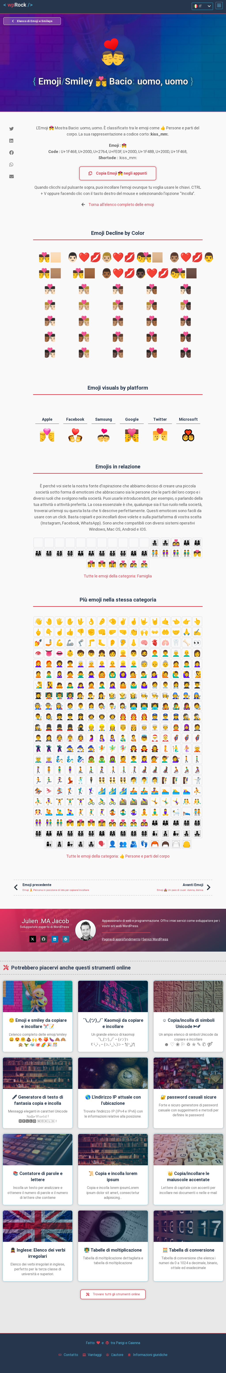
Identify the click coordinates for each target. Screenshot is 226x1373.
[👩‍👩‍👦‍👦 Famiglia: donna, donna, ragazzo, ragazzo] (49, 542)
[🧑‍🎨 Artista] (197, 706)
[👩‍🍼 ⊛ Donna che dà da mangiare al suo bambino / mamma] (112, 738)
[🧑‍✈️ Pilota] (59, 717)
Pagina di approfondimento (121, 939)
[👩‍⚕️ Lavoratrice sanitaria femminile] (176, 685)
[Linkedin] (54, 939)
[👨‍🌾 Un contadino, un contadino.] (123, 695)
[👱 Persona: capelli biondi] (123, 653)
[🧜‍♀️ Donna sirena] (187, 748)
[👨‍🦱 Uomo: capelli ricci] (165, 653)
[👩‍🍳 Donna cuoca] (165, 695)
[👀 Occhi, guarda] (197, 642)
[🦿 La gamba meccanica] (81, 642)
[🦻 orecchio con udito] (123, 642)
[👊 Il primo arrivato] (102, 632)
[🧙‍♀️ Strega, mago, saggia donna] (91, 748)
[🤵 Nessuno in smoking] (197, 727)
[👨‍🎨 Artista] (38, 717)
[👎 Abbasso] (81, 632)
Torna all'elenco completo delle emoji (121, 204)
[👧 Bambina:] (102, 653)
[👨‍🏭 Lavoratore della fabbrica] (49, 706)
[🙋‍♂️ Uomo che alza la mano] (176, 674)
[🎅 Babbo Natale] (155, 738)
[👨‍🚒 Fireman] (134, 717)
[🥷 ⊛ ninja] (81, 727)
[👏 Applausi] (134, 632)
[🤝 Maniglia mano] (176, 632)
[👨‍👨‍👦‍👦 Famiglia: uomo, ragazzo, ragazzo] (112, 553)
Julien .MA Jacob (45, 921)
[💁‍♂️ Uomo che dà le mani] (144, 674)
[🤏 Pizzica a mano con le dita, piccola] (112, 621)
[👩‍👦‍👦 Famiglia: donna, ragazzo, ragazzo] (134, 542)
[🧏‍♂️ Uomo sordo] (38, 685)
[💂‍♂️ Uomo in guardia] (59, 727)
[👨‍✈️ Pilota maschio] (70, 717)
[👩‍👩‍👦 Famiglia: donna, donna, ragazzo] (134, 553)
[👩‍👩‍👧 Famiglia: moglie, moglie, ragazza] (144, 553)
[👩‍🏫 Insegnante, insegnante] (70, 695)
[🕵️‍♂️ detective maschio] (197, 717)
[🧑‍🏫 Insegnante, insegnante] (49, 695)
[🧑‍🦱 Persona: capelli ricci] (70, 664)
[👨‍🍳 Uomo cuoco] (155, 695)
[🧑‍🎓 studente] (187, 685)
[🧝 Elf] (197, 748)
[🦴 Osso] (187, 642)
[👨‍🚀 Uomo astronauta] (102, 717)
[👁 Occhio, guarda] (38, 653)
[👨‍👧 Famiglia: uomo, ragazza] (91, 542)
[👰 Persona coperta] (59, 738)
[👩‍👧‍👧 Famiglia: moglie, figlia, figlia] (165, 542)
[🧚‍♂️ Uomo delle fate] (112, 748)
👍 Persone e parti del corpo (118, 856)
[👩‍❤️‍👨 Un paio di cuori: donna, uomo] (134, 564)
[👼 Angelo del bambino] (144, 738)
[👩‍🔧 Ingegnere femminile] (197, 695)
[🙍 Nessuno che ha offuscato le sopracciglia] (176, 664)
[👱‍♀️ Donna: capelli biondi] (123, 664)
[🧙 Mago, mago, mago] (70, 748)
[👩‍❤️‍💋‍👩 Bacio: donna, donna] (112, 564)
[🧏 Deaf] (197, 674)
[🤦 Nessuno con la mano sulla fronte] (91, 685)
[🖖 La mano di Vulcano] (81, 621)
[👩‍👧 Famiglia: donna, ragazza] (144, 542)
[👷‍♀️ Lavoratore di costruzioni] (112, 727)
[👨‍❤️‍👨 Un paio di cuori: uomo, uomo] (144, 564)
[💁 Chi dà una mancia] (134, 674)
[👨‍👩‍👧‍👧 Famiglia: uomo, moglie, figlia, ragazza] (70, 553)
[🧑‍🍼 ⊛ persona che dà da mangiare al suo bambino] (134, 738)
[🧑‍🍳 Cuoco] (144, 695)
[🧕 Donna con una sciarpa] (187, 727)
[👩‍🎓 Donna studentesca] (38, 695)
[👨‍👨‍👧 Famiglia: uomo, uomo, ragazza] (91, 553)
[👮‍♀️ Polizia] (176, 717)
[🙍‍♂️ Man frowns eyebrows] (187, 664)
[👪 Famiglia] (187, 542)
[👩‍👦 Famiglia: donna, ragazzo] (123, 542)
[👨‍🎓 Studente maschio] (197, 685)
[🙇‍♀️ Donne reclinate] (81, 685)
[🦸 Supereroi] (176, 738)
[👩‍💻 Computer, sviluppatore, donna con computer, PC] (155, 706)
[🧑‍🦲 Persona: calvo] (112, 664)
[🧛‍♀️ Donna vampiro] (155, 748)
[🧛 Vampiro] (134, 748)
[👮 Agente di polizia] (155, 717)
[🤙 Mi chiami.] (165, 621)
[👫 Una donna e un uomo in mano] (176, 553)
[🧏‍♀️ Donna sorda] (49, 685)
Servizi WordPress (155, 939)
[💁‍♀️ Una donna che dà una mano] (155, 674)
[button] (219, 5)
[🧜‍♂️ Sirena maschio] (176, 748)
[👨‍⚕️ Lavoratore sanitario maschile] (165, 685)
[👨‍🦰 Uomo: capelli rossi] (155, 653)
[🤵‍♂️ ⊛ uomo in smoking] (38, 738)
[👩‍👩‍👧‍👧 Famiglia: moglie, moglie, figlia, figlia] (59, 542)
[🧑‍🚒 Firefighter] (123, 717)
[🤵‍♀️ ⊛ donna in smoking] (49, 738)
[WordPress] (65, 939)
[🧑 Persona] (112, 653)
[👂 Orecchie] (112, 642)
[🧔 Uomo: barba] (144, 653)
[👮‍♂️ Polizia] (165, 717)
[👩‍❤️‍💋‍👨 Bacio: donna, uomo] (91, 564)
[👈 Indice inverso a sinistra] (176, 621)
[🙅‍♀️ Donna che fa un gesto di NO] (91, 674)
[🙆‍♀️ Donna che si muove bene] (123, 674)
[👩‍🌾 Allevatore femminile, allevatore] (134, 695)
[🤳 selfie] (49, 642)
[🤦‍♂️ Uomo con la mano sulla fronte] (102, 685)
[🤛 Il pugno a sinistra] (112, 632)
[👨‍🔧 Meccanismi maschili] (187, 695)
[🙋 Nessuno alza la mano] (165, 674)
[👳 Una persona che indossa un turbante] (144, 727)
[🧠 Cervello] (144, 642)
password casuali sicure (188, 1097)
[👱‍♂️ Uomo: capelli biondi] (134, 664)
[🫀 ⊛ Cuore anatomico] (155, 642)
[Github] (43, 939)
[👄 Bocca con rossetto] (59, 653)
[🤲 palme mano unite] (165, 632)
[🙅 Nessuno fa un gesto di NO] (70, 674)
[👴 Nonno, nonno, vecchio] (155, 664)
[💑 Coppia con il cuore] (123, 564)
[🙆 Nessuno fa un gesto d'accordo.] (102, 674)
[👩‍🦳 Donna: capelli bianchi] (81, 664)
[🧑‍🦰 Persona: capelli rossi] (49, 664)
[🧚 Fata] (102, 748)
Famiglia (118, 576)
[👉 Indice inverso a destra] (187, 621)
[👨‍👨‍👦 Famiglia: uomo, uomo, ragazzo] (81, 553)
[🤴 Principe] (123, 727)
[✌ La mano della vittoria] (123, 621)
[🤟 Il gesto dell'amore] (144, 621)
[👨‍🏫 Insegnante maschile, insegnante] (59, 695)
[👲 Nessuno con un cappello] (176, 727)
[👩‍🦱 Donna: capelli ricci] (59, 664)
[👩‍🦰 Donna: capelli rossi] (38, 664)
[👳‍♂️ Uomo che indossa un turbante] (155, 727)
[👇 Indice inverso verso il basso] (49, 632)
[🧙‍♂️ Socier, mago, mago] (81, 748)
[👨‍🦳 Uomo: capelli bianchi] (176, 653)
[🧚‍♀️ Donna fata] (123, 748)
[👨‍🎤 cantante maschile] (176, 706)
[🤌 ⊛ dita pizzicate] (102, 621)
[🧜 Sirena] (165, 748)
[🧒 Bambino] (81, 653)
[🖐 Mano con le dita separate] (59, 621)
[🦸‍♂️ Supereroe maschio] (187, 738)
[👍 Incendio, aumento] (70, 632)
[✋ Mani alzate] (70, 621)
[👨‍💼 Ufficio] (81, 706)
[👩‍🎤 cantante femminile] (187, 706)
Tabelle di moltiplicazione (113, 1250)
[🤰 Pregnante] (91, 738)
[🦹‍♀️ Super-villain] (59, 748)
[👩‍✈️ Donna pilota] (81, 717)
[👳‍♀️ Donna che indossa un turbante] (165, 727)
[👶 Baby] (70, 653)
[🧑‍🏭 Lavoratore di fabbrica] (38, 706)
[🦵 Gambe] (91, 642)
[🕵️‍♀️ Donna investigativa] (38, 727)
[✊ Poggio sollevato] (91, 632)
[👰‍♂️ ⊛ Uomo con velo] (70, 738)
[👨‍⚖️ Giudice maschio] (91, 695)
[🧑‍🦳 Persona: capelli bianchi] (91, 664)
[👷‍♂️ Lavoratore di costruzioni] (102, 727)
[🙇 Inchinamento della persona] (59, 685)
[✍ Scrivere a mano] (197, 632)
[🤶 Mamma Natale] (165, 738)
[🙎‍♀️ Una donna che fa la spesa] (59, 674)
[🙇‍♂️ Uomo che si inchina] (70, 685)
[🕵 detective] (187, 717)
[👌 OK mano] (91, 621)
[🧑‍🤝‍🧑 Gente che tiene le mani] (155, 553)
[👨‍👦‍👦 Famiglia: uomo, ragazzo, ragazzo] (81, 542)
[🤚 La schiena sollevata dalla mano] (49, 621)
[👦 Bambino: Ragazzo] (91, 653)
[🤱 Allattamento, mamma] (102, 738)
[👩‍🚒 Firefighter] (144, 717)
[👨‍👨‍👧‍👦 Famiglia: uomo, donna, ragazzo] (102, 553)
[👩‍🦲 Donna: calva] (102, 664)
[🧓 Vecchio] (144, 664)
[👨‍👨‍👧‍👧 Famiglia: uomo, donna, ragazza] (123, 553)
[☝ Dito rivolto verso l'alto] (59, 632)
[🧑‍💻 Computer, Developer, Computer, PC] (134, 706)
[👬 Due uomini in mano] (187, 553)
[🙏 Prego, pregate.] (187, 632)
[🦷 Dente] (176, 642)
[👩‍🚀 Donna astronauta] (112, 717)
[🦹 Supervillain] (38, 748)
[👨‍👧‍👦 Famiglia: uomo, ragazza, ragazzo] (102, 542)
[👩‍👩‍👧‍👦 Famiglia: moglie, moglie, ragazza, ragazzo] (38, 542)
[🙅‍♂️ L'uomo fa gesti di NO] (81, 674)
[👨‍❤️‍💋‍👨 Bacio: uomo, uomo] (102, 564)
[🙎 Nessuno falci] (38, 674)
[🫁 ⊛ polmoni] (165, 642)
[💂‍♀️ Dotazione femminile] (70, 727)
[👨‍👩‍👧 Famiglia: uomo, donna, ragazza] (38, 553)
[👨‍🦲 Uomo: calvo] (187, 653)
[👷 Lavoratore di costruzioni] (91, 727)
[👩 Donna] (197, 653)
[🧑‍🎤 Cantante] (165, 706)
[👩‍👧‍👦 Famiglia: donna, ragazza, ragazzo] (155, 542)
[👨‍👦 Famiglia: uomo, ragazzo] (70, 542)
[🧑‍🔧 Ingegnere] (176, 695)
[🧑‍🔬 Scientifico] (102, 706)
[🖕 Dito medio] (38, 632)
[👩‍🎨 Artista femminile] (49, 717)
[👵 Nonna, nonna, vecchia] (165, 664)
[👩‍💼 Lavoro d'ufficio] (91, 706)
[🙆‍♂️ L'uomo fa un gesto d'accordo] (112, 674)
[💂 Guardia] (49, 727)
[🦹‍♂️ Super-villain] (49, 748)
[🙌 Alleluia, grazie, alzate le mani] (144, 632)
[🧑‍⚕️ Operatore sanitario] (155, 685)
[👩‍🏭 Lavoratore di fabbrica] (59, 706)
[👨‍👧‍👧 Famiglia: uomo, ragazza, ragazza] (112, 542)
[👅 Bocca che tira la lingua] (49, 653)
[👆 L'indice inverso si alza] (197, 621)
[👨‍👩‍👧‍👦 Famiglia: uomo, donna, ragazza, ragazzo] (49, 553)
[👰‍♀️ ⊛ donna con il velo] (81, 738)
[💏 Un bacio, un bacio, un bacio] (197, 553)
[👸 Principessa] (134, 727)
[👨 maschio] (134, 653)
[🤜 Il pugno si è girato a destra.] (123, 632)
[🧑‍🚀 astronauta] (91, 717)
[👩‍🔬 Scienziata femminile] (123, 706)
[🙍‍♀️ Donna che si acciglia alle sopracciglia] (197, 664)
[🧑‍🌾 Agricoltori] (112, 695)
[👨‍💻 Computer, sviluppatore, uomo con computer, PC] (144, 706)
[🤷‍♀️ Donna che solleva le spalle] (144, 685)
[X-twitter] (32, 939)
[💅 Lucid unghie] (38, 642)
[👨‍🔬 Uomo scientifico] (112, 706)
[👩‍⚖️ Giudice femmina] (102, 695)
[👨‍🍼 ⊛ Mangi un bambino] (123, 738)
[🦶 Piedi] (102, 642)
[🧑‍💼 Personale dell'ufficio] (70, 706)
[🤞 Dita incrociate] (134, 621)
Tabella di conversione (188, 1250)
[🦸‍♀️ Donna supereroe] (197, 738)
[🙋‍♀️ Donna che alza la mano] (187, 674)
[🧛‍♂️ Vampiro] (144, 748)
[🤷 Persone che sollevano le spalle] (123, 685)
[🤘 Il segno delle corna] (155, 621)
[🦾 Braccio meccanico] (70, 642)
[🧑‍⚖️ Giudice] (81, 695)
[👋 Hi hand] (38, 621)
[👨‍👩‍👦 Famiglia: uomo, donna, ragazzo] (197, 542)
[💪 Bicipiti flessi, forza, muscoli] (59, 642)
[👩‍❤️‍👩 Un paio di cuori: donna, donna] (176, 542)
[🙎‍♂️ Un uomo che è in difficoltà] (49, 674)
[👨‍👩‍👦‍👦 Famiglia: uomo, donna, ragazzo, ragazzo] (59, 553)
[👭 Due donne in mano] (165, 553)
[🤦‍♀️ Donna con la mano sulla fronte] (112, 685)
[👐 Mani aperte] (155, 632)
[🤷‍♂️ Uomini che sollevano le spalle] (134, 685)
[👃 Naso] (134, 642)
